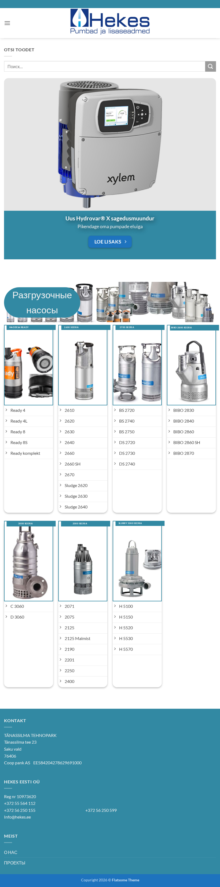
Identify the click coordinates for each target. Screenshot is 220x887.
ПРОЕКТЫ (14, 862)
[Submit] (210, 66)
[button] (7, 23)
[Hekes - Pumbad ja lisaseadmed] (110, 23)
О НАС (10, 852)
